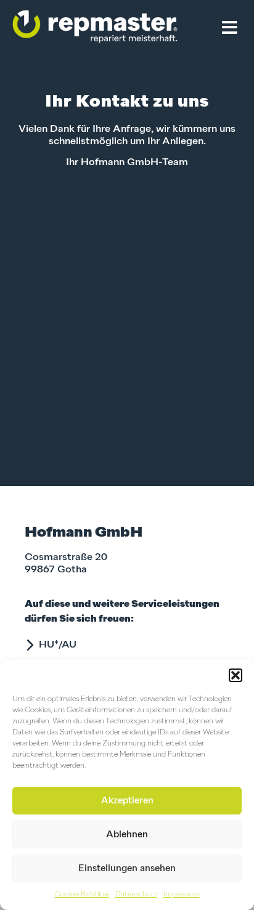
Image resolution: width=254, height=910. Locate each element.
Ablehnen (127, 834)
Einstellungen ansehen (127, 868)
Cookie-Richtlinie (82, 894)
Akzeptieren (127, 800)
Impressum (181, 894)
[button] (235, 675)
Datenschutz (136, 894)
